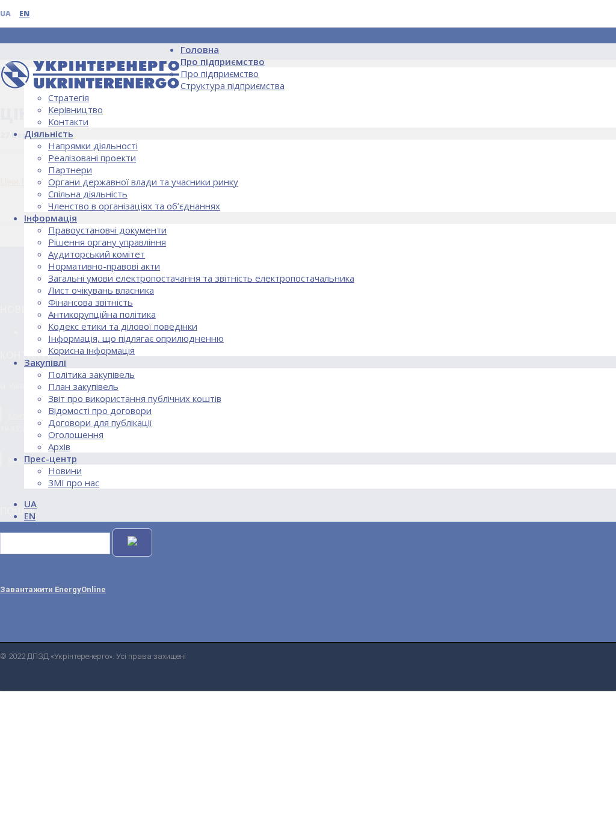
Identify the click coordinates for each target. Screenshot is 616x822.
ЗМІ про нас (73, 483)
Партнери (70, 170)
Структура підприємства (232, 85)
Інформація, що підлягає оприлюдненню (136, 338)
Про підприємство (222, 61)
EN (24, 13)
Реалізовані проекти (92, 158)
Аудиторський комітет (96, 254)
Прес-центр (50, 459)
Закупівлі (45, 362)
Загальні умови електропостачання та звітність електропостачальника (201, 278)
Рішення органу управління (107, 242)
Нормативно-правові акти (104, 266)
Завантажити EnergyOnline (53, 589)
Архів (59, 446)
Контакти (68, 122)
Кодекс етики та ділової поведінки (122, 326)
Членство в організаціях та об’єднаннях (134, 206)
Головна (199, 49)
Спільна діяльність (88, 194)
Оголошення (75, 434)
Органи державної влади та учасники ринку (143, 182)
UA (5, 13)
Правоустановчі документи (107, 230)
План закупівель (83, 386)
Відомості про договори (100, 410)
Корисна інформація (91, 350)
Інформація (50, 218)
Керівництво (75, 110)
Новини (65, 471)
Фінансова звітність (90, 302)
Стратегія (68, 97)
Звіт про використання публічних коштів (134, 398)
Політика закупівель (91, 374)
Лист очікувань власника (101, 290)
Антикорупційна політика (102, 314)
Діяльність (48, 134)
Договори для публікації (100, 422)
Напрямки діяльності (93, 146)
